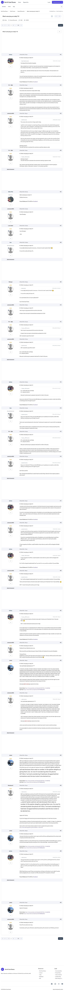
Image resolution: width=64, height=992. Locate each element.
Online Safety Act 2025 (59, 978)
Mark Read (41, 976)
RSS (40, 978)
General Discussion (13, 20)
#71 (60, 321)
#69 (60, 281)
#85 (60, 755)
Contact (40, 972)
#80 (60, 570)
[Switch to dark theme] (61, 6)
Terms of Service (58, 974)
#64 (60, 150)
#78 (60, 522)
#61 (60, 54)
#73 (60, 381)
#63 (60, 113)
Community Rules (58, 970)
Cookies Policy (58, 976)
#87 (60, 830)
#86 (60, 785)
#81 (60, 610)
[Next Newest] (59, 16)
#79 (60, 549)
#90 (60, 919)
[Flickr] (59, 984)
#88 (60, 851)
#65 (60, 191)
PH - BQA (10, 85)
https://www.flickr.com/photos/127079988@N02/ (34, 689)
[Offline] (8, 58)
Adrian (5, 20)
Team (40, 974)
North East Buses (10, 969)
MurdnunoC (10, 785)
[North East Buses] (2, 2)
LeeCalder (10, 225)
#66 (60, 208)
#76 (60, 456)
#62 (60, 85)
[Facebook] (51, 984)
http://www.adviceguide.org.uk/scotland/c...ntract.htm (31, 827)
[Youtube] (62, 984)
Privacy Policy (58, 972)
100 (18, 25)
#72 (60, 339)
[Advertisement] (32, 43)
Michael (10, 282)
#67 (60, 225)
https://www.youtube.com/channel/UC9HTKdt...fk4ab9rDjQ (37, 688)
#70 (60, 304)
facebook (35, 81)
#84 (60, 692)
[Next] (21, 25)
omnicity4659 (10, 113)
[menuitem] (19, 2)
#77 (60, 500)
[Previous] (2, 25)
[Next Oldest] (56, 16)
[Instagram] (55, 984)
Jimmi (10, 660)
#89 (60, 902)
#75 (60, 431)
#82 (60, 642)
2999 (21, 20)
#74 (60, 407)
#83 (60, 660)
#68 (60, 242)
